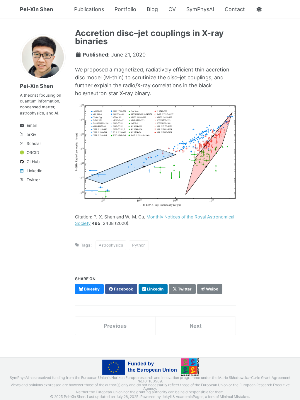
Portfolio (125, 9)
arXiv (31, 134)
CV (172, 9)
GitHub (33, 161)
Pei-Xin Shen (36, 9)
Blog (152, 9)
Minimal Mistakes (234, 396)
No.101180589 (149, 381)
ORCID (33, 152)
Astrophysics (111, 245)
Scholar (34, 143)
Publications (89, 9)
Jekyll (167, 396)
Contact (235, 9)
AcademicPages (189, 396)
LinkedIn (34, 170)
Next (196, 326)
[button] (259, 9)
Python (139, 245)
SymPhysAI (200, 9)
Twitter (33, 179)
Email (32, 125)
